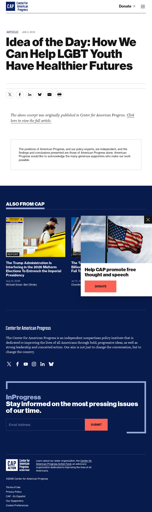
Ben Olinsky (30, 284)
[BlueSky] (51, 364)
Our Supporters (14, 500)
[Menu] (143, 6)
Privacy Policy (14, 491)
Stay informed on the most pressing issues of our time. (72, 404)
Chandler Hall (78, 284)
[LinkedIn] (42, 364)
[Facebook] (17, 364)
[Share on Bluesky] (40, 95)
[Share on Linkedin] (30, 95)
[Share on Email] (49, 95)
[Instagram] (34, 364)
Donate (125, 6)
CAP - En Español (15, 496)
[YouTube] (26, 364)
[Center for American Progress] (11, 6)
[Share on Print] (59, 95)
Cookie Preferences (17, 505)
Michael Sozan (14, 284)
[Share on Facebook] (20, 95)
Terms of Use (13, 487)
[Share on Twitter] (10, 95)
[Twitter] (9, 364)
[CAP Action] (19, 465)
